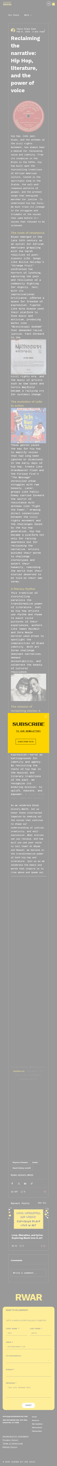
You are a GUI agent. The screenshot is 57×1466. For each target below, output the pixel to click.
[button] (45, 716)
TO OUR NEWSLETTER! (28, 731)
